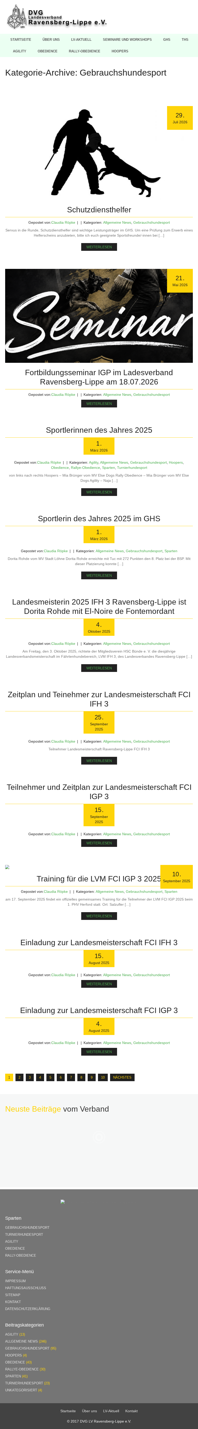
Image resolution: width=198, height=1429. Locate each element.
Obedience (47, 51)
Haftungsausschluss (25, 1288)
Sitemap (12, 1295)
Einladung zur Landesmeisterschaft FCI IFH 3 (99, 942)
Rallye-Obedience (85, 467)
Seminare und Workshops (127, 40)
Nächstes (122, 1077)
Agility (19, 51)
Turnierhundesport (132, 467)
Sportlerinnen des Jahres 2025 (99, 430)
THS (185, 40)
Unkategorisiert (21, 1390)
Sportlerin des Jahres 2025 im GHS (99, 518)
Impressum (15, 1281)
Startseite (20, 40)
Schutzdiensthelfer (99, 209)
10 (103, 1077)
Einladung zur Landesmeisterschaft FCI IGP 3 (99, 1010)
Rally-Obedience (84, 51)
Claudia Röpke (63, 222)
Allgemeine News (117, 222)
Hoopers (120, 51)
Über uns (51, 40)
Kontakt (13, 1302)
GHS (166, 40)
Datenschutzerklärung (27, 1309)
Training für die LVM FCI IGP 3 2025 (99, 878)
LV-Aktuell (81, 40)
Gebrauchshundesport (151, 222)
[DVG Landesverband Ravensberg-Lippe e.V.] (56, 28)
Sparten (108, 467)
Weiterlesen (99, 247)
